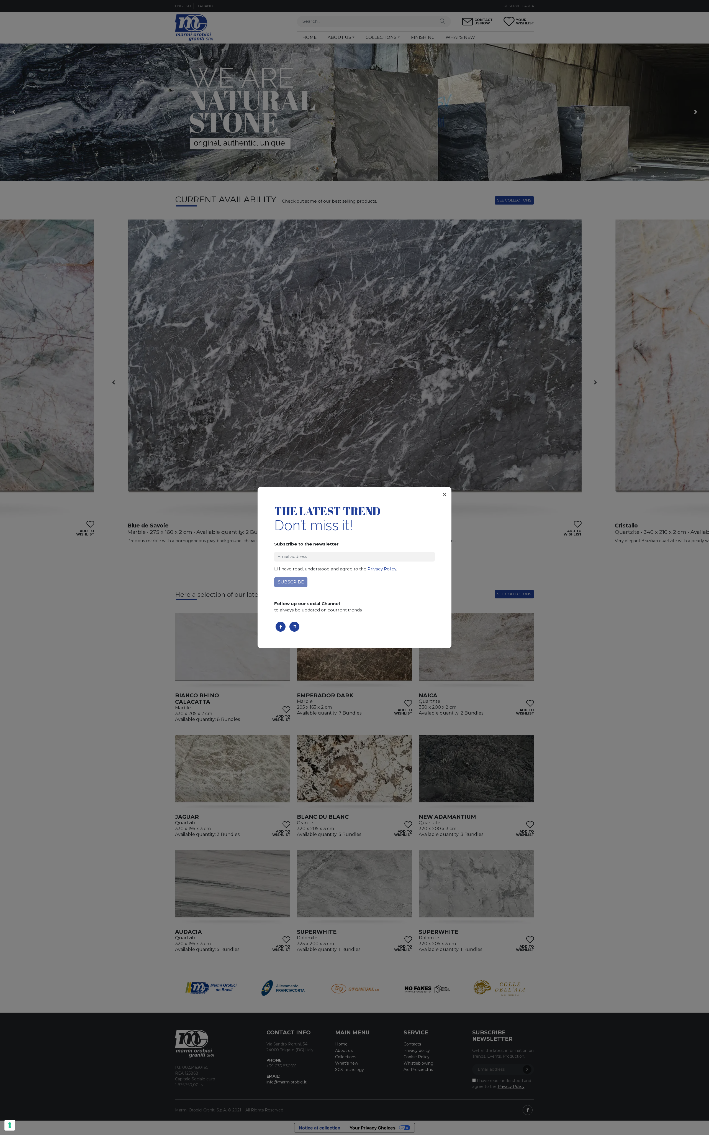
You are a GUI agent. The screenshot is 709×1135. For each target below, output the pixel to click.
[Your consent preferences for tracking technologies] (9, 1125)
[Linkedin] (294, 627)
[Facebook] (281, 627)
